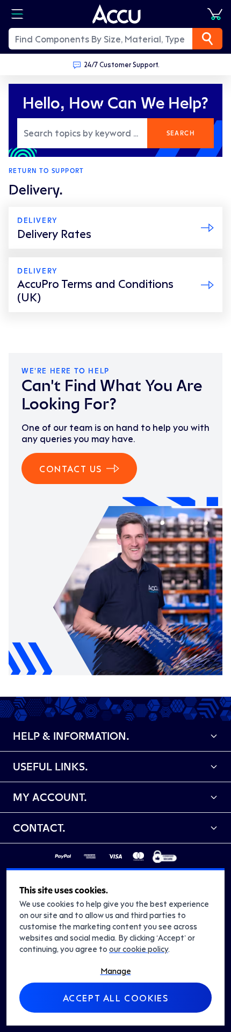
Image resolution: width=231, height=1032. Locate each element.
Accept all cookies (116, 997)
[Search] (207, 38)
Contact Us (70, 468)
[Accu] (116, 14)
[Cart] (214, 13)
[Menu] (17, 14)
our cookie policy (138, 949)
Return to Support (46, 171)
